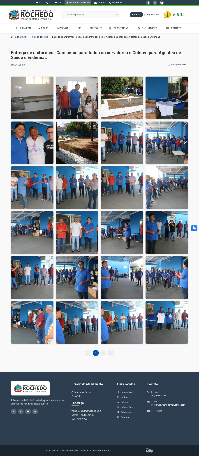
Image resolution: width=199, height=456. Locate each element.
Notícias (125, 397)
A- (40, 2)
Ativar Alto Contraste (79, 2)
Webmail (101, 2)
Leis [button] (79, 28)
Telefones (117, 2)
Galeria (124, 402)
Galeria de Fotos (40, 37)
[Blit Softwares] (149, 450)
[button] (120, 28)
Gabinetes (126, 412)
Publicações (127, 407)
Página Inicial (20, 37)
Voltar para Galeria (178, 65)
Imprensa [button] (62, 28)
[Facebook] (148, 2)
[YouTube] (162, 2)
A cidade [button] (43, 28)
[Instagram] (155, 2)
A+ (59, 2)
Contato (125, 417)
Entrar (137, 14)
